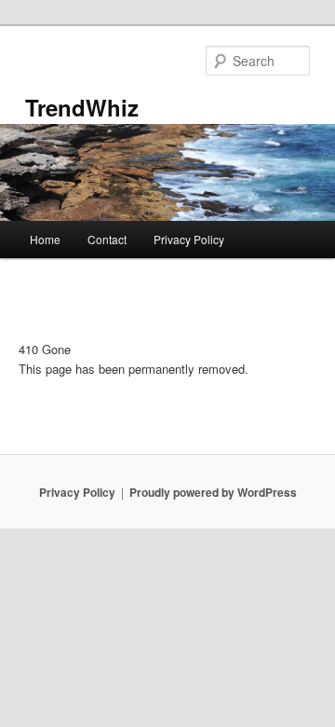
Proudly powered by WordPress (213, 492)
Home (45, 239)
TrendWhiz (82, 107)
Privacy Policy (189, 239)
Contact (107, 239)
